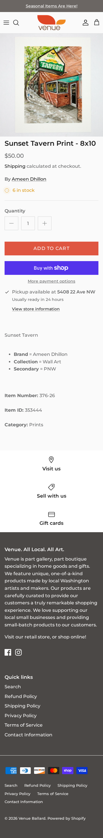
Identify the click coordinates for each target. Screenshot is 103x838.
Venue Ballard (32, 818)
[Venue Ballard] (51, 22)
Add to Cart (51, 248)
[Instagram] (18, 652)
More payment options (51, 281)
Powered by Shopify (66, 818)
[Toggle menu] (6, 22)
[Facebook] (8, 652)
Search (13, 686)
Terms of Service (24, 725)
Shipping (15, 166)
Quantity (15, 211)
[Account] (84, 22)
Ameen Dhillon (29, 179)
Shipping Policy (22, 706)
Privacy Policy (21, 715)
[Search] (19, 22)
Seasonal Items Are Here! (52, 6)
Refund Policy (21, 696)
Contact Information (28, 735)
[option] (51, 85)
